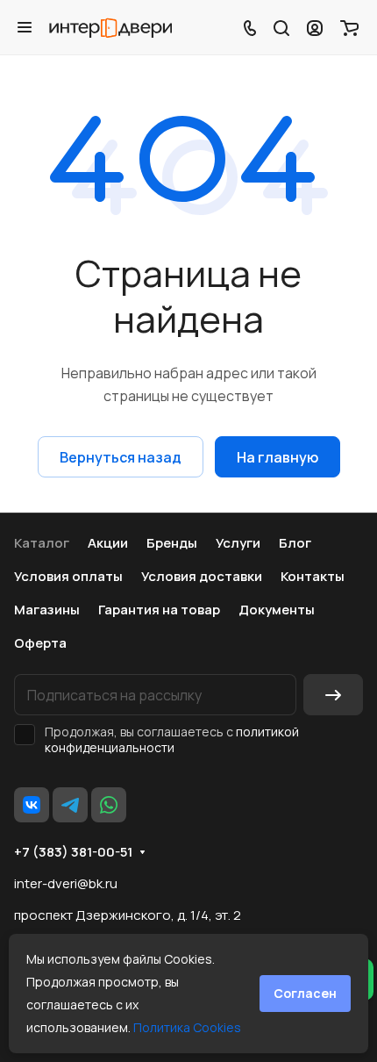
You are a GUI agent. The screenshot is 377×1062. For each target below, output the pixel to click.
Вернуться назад (120, 457)
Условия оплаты (68, 576)
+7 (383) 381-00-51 (73, 852)
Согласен (305, 993)
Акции (108, 543)
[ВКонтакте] (31, 804)
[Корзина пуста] (349, 27)
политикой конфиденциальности (172, 739)
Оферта (40, 643)
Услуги (238, 543)
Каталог (41, 543)
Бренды (171, 543)
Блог (295, 543)
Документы (276, 609)
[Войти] (315, 27)
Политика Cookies (187, 1027)
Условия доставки (201, 576)
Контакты (313, 576)
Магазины (47, 609)
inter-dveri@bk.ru (65, 883)
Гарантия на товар (159, 609)
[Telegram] (70, 804)
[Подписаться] (333, 694)
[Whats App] (108, 804)
